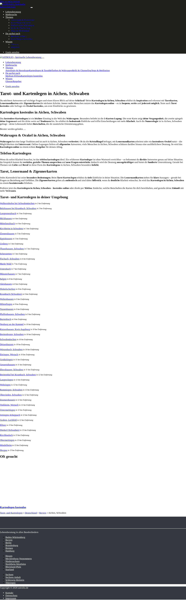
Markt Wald (5, 264)
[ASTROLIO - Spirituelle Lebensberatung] (15, 6)
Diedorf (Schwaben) (9, 430)
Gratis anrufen (12, 52)
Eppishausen (6, 238)
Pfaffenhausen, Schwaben (12, 314)
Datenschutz (11, 595)
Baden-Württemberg (15, 537)
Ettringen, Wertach (9, 354)
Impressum (10, 598)
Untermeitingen (7, 410)
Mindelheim (6, 445)
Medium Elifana (18, 36)
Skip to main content (10, 1)
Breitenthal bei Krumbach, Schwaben (18, 374)
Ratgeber (15, 47)
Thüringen (10, 582)
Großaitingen (6, 359)
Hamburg (9, 551)
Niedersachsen (12, 561)
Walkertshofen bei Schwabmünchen (17, 203)
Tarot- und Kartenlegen (11, 513)
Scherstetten (6, 253)
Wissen (8, 41)
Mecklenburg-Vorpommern (18, 558)
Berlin (8, 542)
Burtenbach (5, 319)
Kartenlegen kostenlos (22, 39)
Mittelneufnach (7, 223)
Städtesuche (11, 14)
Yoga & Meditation (20, 31)
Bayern (42, 513)
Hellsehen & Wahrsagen (22, 25)
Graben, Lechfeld (8, 420)
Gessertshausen (7, 364)
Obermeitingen (7, 440)
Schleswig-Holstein (14, 580)
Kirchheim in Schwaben (11, 228)
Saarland (9, 569)
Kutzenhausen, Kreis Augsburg (15, 329)
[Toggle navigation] (32, 7)
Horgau (3, 450)
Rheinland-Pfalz (13, 567)
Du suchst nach (12, 33)
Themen (9, 17)
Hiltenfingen (6, 304)
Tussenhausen (6, 309)
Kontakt (9, 593)
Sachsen (9, 574)
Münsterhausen (7, 274)
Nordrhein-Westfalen (15, 564)
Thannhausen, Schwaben (12, 248)
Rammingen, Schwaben (11, 389)
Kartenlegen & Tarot (21, 22)
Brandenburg (11, 545)
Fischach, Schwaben (9, 258)
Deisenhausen (6, 344)
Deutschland (31, 513)
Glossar (14, 44)
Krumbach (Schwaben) (11, 294)
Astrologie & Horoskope (23, 20)
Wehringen (5, 384)
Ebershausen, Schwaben (11, 369)
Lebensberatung (13, 11)
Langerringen (6, 379)
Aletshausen (6, 284)
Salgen (3, 279)
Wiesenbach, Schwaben (11, 349)
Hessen (8, 556)
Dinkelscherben (7, 289)
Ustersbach (5, 269)
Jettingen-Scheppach (10, 415)
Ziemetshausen (7, 233)
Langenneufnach (8, 213)
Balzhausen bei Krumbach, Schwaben (18, 208)
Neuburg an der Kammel (12, 324)
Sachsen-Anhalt (13, 577)
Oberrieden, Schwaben (11, 395)
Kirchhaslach (6, 435)
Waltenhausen (7, 299)
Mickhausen (6, 218)
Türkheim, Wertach (9, 405)
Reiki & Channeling (20, 28)
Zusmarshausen (7, 400)
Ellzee (3, 425)
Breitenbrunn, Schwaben (12, 334)
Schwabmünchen (8, 339)
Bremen (9, 548)
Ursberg (4, 243)
